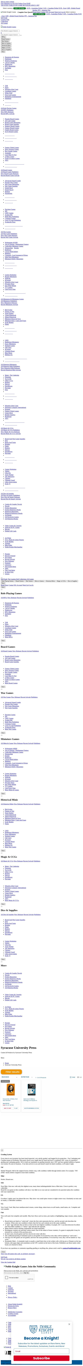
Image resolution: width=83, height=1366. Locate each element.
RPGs (3, 37)
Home (7, 1063)
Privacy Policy (12, 1297)
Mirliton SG (9, 355)
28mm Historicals (10, 317)
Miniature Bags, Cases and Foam (15, 321)
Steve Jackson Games (12, 149)
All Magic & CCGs (7, 861)
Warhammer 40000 (11, 748)
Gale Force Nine (10, 289)
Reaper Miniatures (11, 276)
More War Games (10, 729)
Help (9, 1286)
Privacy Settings (12, 1295)
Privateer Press (9, 284)
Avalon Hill (8, 215)
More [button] (2, 1058)
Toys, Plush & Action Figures (14, 540)
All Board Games (6, 651)
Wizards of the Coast (11, 89)
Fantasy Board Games (12, 128)
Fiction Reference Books (13, 510)
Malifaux (8, 253)
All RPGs (4, 598)
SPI (6, 211)
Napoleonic (8, 193)
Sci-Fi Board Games (11, 131)
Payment (10, 1291)
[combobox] (10, 31)
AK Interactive (9, 476)
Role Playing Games (8, 581)
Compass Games (10, 218)
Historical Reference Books (13, 513)
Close (3, 1252)
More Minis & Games (12, 790)
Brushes (7, 444)
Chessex (7, 478)
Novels (7, 506)
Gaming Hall (5, 19)
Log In (63, 12)
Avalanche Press (10, 222)
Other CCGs (9, 381)
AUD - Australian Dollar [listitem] (34, 8)
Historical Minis (6, 45)
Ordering (11, 1289)
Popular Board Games (12, 119)
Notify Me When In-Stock (31, 1108)
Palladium (8, 98)
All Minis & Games (7, 743)
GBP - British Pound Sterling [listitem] (14, 16)
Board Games (6, 39)
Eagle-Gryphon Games (12, 158)
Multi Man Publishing (12, 216)
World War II (9, 190)
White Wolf (8, 93)
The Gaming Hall (13, 579)
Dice (6, 70)
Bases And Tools (10, 442)
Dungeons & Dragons (12, 57)
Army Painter (9, 475)
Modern (7, 191)
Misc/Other (8, 545)
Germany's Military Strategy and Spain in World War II (30, 1099)
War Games (5, 41)
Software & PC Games (12, 527)
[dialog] (41, 1201)
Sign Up (26, 1273)
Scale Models (9, 322)
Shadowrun (8, 64)
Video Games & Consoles (13, 526)
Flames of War (9, 311)
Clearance (8, 565)
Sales (6, 568)
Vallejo (7, 471)
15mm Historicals (10, 315)
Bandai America (10, 415)
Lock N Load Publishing (13, 220)
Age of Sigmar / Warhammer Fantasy (17, 244)
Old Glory (8, 347)
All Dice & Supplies (7, 914)
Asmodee (8, 153)
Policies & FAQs (13, 1306)
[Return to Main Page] (1, 589)
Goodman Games (10, 91)
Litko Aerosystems (11, 482)
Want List (57, 12)
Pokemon (8, 377)
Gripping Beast (10, 351)
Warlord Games (10, 346)
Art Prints (8, 538)
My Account (50, 12)
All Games (4, 23)
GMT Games (9, 213)
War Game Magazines (12, 184)
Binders (7, 382)
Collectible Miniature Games (14, 246)
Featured (7, 563)
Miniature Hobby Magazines (14, 259)
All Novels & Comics (12, 517)
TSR (6, 86)
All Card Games (10, 121)
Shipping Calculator (13, 1310)
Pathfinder (8, 59)
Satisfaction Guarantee (15, 1312)
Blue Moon (8, 353)
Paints (7, 324)
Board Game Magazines (12, 122)
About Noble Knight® (15, 1304)
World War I (9, 188)
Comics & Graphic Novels (13, 504)
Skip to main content (7, 2)
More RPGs (9, 637)
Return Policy (12, 1308)
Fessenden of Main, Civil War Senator (10, 1099)
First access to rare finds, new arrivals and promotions (21, 1271)
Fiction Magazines (11, 508)
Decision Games (10, 209)
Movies (7, 529)
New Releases (9, 561)
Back (3, 587)
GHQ (7, 340)
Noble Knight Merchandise (13, 547)
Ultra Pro (8, 473)
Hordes (16, 248)
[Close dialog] (69, 1324)
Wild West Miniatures (12, 257)
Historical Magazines (11, 511)
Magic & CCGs (6, 47)
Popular (7, 554)
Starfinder (8, 68)
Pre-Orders (8, 557)
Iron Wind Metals (10, 286)
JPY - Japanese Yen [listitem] (44, 10)
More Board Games (11, 683)
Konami (7, 409)
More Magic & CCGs (12, 900)
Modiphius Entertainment (13, 96)
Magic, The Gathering (12, 375)
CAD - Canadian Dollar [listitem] (50, 8)
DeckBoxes (8, 386)
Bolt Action (8, 310)
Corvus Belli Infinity (11, 251)
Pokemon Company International (15, 407)
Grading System (13, 1313)
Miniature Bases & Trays (13, 319)
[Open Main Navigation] (1, 25)
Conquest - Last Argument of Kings (16, 255)
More (3, 52)
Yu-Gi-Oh (8, 379)
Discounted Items (10, 566)
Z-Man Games (9, 156)
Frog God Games (10, 95)
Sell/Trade (4, 18)
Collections (4, 21)
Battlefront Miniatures (12, 342)
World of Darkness (11, 61)
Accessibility (12, 1315)
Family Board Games (12, 130)
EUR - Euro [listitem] (62, 8)
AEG (6, 160)
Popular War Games (11, 182)
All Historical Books (11, 519)
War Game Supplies (11, 186)
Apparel (7, 543)
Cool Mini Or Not (10, 155)
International (12, 1293)
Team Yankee (9, 313)
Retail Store (36, 12)
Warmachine (9, 248)
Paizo (6, 87)
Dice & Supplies (6, 49)
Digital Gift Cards (10, 531)
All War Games (6, 697)
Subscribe (41, 1358)
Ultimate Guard (10, 480)
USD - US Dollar (19, 8)
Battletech (8, 250)
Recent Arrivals (10, 559)
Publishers (30, 598)
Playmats (8, 388)
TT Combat (8, 287)
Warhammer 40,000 (11, 242)
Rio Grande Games (11, 151)
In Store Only (9, 572)
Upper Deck (9, 413)
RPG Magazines (10, 66)
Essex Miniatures (10, 344)
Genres (7, 574)
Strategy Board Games (12, 126)
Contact (43, 12)
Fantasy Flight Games (12, 147)
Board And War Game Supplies (15, 439)
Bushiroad (8, 416)
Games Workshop (10, 275)
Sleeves (7, 384)
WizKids (7, 278)
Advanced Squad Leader (13, 181)
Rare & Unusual (10, 556)
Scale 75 (7, 484)
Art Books (8, 515)
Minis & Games (6, 43)
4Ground (8, 280)
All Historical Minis (7, 804)
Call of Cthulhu (10, 62)
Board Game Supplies (12, 124)
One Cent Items (10, 570)
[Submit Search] (21, 35)
